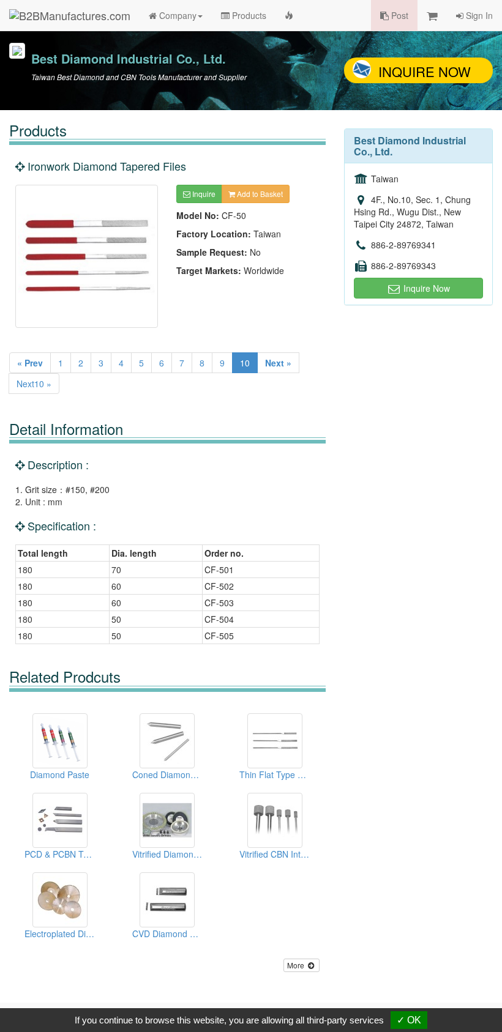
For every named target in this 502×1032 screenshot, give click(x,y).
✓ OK (409, 1020)
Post (398, 15)
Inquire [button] (202, 193)
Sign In (478, 15)
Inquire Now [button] (425, 288)
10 (245, 363)
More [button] (296, 965)
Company (177, 15)
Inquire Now (424, 71)
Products (248, 15)
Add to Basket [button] (259, 193)
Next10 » (34, 383)
